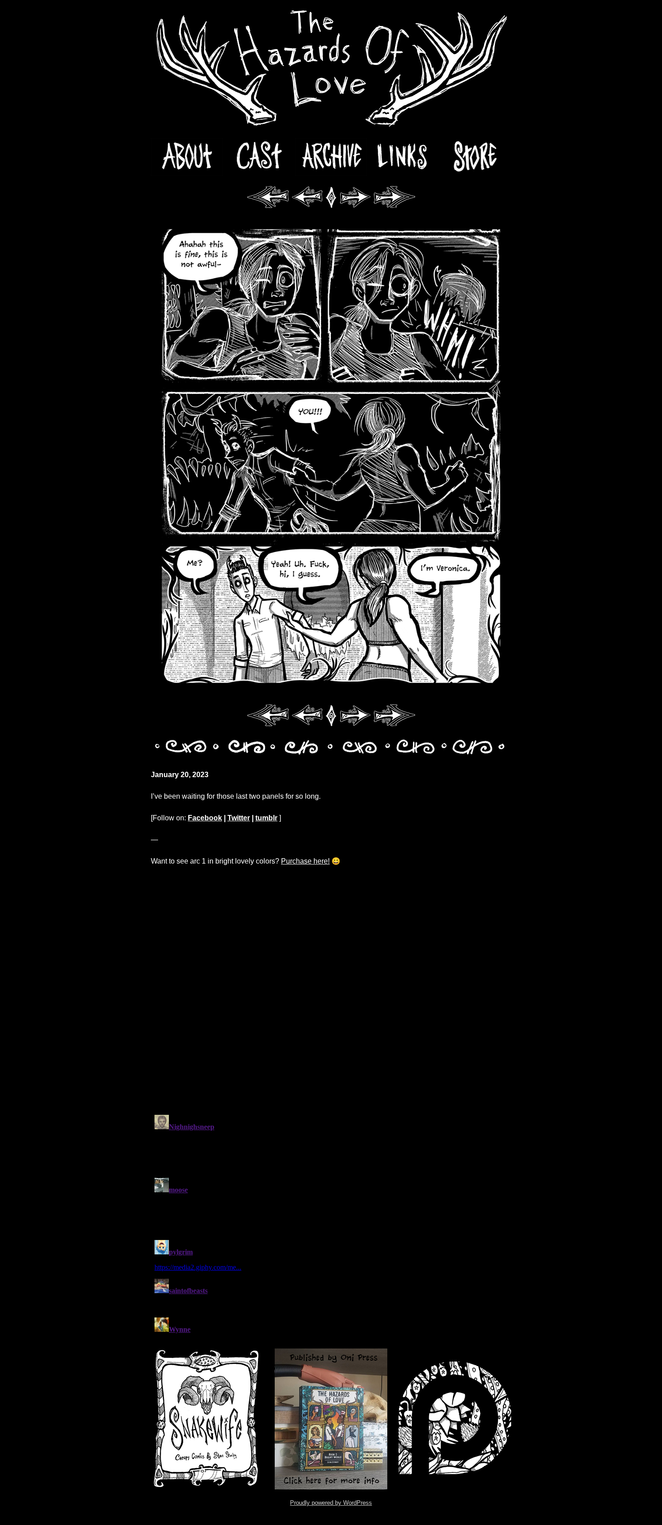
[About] (187, 157)
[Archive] (331, 157)
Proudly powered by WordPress (331, 1502)
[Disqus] (331, 990)
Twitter (238, 818)
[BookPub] (331, 1419)
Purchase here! (305, 861)
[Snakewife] (207, 1419)
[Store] (475, 157)
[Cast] (259, 157)
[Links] (403, 157)
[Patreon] (455, 1419)
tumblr (266, 818)
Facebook (205, 818)
